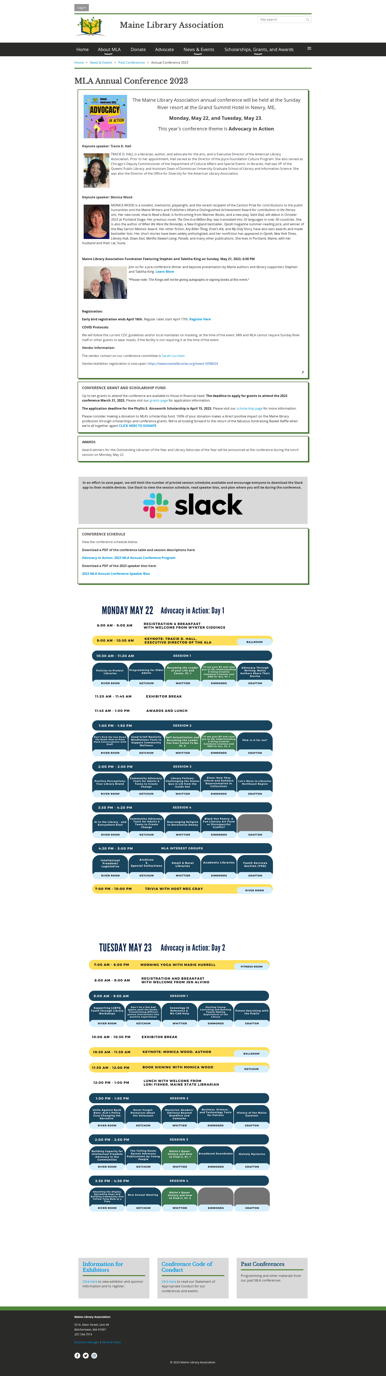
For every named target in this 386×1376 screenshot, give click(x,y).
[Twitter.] (86, 1355)
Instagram (94, 1355)
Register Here (200, 319)
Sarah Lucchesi (173, 356)
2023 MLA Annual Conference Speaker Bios (116, 573)
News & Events (101, 62)
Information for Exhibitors (103, 1267)
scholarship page (250, 408)
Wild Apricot (275, 1371)
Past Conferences (131, 62)
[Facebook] (77, 1355)
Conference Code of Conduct (187, 1267)
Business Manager (86, 1342)
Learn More (165, 271)
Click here (90, 1281)
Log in (81, 7)
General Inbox (112, 1342)
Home (79, 62)
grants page (159, 400)
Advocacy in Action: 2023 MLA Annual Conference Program (129, 558)
